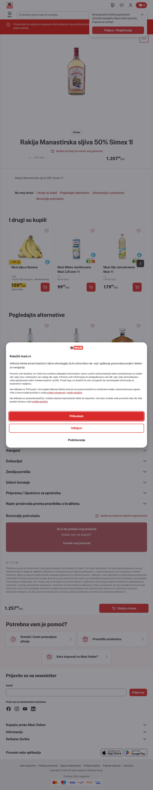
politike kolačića (40, 401)
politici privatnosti (56, 392)
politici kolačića (74, 392)
